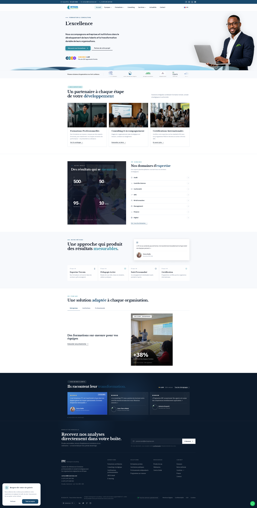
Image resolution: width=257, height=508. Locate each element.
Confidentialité (157, 446)
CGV (187, 497)
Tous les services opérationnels (148, 497)
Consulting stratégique (115, 467)
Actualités (152, 7)
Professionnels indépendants (139, 470)
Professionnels (100, 308)
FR (187, 7)
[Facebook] (186, 2)
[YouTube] (195, 2)
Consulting (131, 7)
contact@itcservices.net (89, 2)
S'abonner (187, 441)
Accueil (98, 7)
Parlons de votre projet (102, 48)
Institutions (86, 308)
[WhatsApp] (252, 503)
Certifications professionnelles (113, 471)
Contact (162, 7)
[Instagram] (189, 2)
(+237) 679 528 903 (67, 481)
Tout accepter (30, 501)
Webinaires (156, 467)
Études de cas (157, 464)
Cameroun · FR (69, 503)
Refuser (13, 501)
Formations (118, 7)
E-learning (111, 478)
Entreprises (74, 308)
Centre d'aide (157, 470)
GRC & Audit (111, 475)
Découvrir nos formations (76, 48)
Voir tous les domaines (138, 223)
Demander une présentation (76, 344)
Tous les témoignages (181, 387)
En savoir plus (157, 142)
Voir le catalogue (75, 142)
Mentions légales (168, 497)
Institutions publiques (137, 467)
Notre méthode (181, 467)
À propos (107, 7)
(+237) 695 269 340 (106, 2)
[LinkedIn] (192, 2)
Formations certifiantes (115, 464)
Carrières (141, 7)
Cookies (193, 497)
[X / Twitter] (83, 503)
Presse (179, 473)
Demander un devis (118, 142)
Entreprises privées (137, 464)
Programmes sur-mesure (138, 473)
